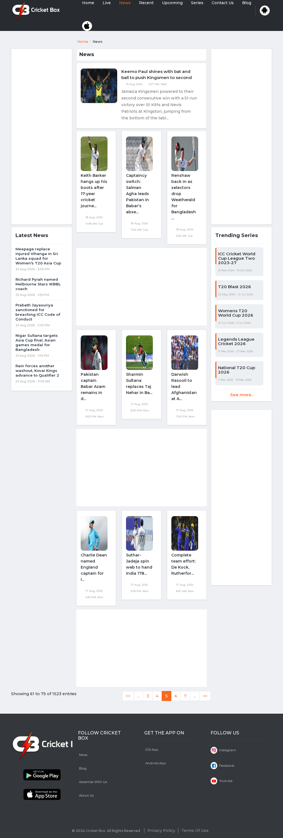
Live (107, 2)
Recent (146, 2)
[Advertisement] (41, 137)
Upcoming (172, 2)
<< (128, 695)
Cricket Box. (96, 831)
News (125, 2)
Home (88, 2)
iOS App (151, 749)
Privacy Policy (161, 830)
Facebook (226, 765)
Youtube (225, 781)
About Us (86, 795)
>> (205, 695)
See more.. (241, 394)
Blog (246, 2)
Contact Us (223, 2)
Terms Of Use (195, 830)
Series (197, 2)
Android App (155, 763)
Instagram (227, 750)
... (138, 695)
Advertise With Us (93, 782)
